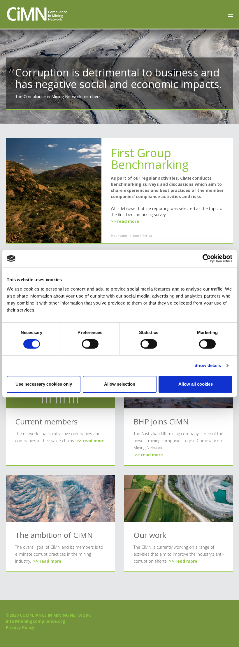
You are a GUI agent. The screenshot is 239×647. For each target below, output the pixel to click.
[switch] (90, 344)
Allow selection (119, 384)
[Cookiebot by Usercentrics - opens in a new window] (206, 258)
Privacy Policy (20, 627)
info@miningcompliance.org (35, 621)
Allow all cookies (195, 384)
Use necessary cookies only (43, 384)
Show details (207, 365)
